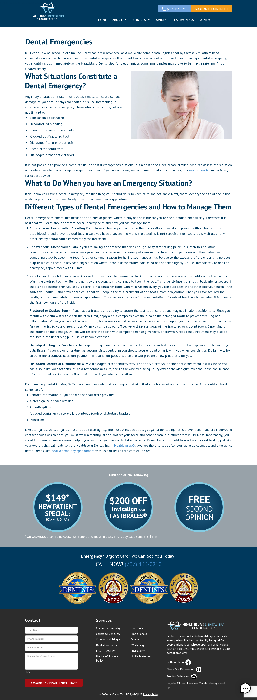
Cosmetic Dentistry (108, 634)
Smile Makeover (141, 656)
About (117, 20)
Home (102, 20)
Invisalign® (138, 651)
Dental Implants (106, 645)
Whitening (137, 645)
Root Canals (139, 634)
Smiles (161, 20)
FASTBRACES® (105, 651)
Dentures (137, 628)
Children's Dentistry (108, 628)
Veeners (136, 639)
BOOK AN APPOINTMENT (211, 9)
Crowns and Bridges (108, 639)
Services (139, 20)
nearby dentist (199, 170)
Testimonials (183, 20)
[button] (245, 688)
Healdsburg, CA (125, 445)
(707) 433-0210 (143, 564)
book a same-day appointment (73, 451)
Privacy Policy (150, 694)
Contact (206, 20)
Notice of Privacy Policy (107, 658)
